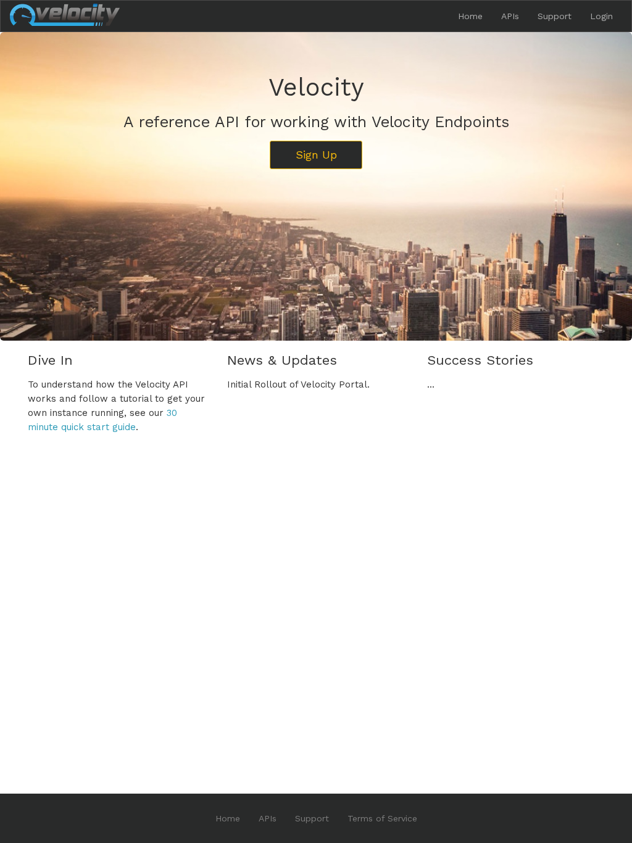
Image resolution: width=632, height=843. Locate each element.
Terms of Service (382, 818)
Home (470, 16)
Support (555, 16)
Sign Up (316, 154)
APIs (510, 16)
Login (601, 16)
